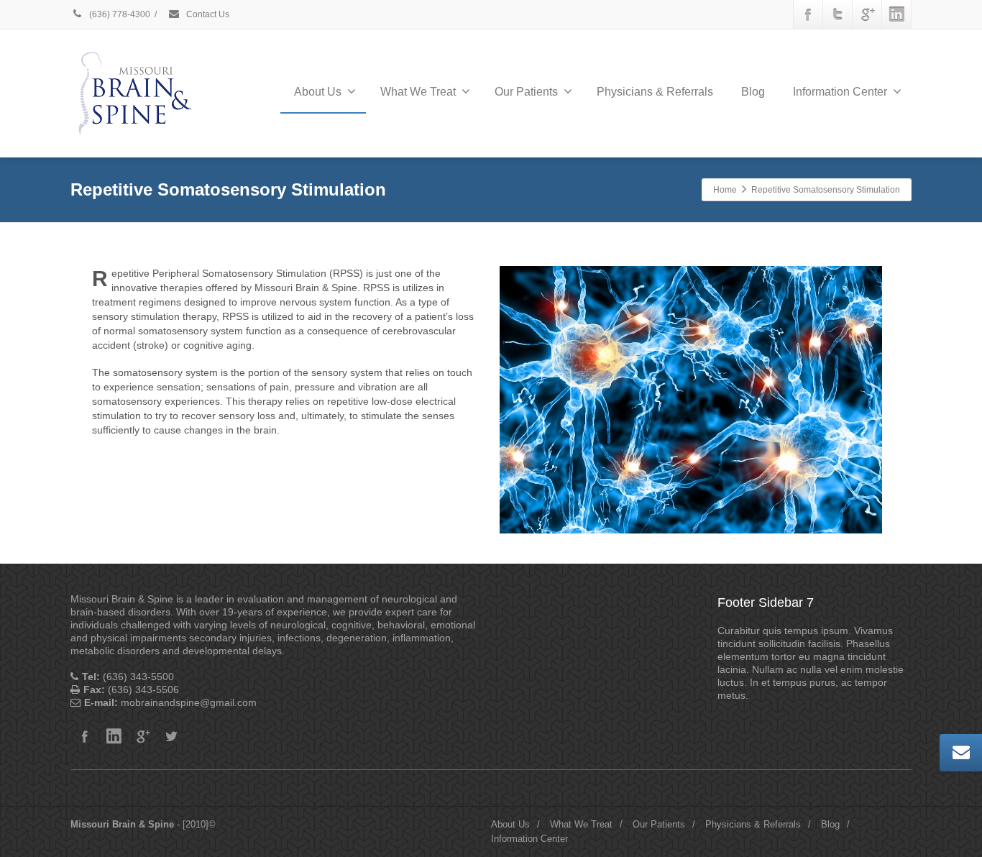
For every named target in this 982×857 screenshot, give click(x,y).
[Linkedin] (896, 14)
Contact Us (206, 14)
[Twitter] (837, 14)
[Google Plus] (867, 14)
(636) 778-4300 (118, 14)
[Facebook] (808, 14)
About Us (317, 92)
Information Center (840, 92)
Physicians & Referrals (655, 92)
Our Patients (526, 92)
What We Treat (418, 92)
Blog (753, 92)
